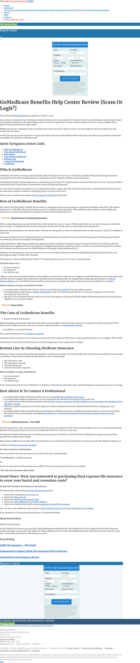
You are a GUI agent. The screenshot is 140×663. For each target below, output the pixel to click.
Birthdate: (57, 55)
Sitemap (108, 648)
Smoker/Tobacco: (76, 61)
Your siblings (20, 502)
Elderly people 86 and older (26, 499)
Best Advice (9, 154)
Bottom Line (10, 159)
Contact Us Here (7, 639)
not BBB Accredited (34, 334)
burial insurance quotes (38, 490)
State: (56, 50)
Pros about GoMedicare (15, 152)
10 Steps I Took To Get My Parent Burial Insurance (86, 10)
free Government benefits (24, 445)
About (7, 12)
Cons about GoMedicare (15, 156)
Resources (8, 8)
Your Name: (58, 66)
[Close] (1, 39)
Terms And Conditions (92, 648)
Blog (6, 15)
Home (7, 5)
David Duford (20, 116)
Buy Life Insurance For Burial (80, 508)
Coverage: (73, 50)
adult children (40, 502)
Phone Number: (76, 66)
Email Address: (59, 71)
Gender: (56, 61)
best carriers (62, 289)
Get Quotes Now (11, 10)
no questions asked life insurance (54, 504)
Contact (7, 17)
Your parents (20, 497)
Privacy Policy (73, 648)
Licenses (35, 650)
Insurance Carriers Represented (14, 650)
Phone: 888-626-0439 (14, 19)
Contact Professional (14, 161)
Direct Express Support (51, 508)
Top (1, 662)
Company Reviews (27, 10)
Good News (9, 164)
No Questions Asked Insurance (50, 10)
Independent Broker (72, 325)
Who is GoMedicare (13, 149)
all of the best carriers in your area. (68, 397)
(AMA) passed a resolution (44, 195)
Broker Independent (43, 292)
